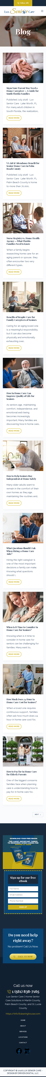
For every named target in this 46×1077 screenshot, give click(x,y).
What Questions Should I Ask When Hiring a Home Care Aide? (21, 551)
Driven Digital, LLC (28, 1073)
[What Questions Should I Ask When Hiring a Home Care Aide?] (23, 528)
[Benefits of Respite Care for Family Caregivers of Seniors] (23, 297)
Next (37, 814)
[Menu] (42, 11)
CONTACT (23, 1043)
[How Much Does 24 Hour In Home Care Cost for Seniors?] (23, 679)
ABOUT (23, 1026)
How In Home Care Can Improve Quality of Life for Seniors (20, 396)
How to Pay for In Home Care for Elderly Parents (22, 773)
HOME (23, 1020)
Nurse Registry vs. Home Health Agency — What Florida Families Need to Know (23, 241)
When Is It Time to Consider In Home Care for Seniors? (22, 628)
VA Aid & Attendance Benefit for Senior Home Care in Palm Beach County (23, 166)
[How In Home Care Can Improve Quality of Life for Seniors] (23, 373)
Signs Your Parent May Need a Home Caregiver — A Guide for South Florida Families (23, 91)
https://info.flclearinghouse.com (23, 1013)
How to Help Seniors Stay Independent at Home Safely (21, 477)
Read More (15, 117)
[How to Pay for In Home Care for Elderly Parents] (23, 751)
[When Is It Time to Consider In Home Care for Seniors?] (23, 607)
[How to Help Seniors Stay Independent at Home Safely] (23, 456)
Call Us (24, 3)
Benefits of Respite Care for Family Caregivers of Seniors (22, 318)
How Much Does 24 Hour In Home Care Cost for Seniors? (22, 701)
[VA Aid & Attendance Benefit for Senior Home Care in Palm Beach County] (23, 143)
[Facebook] (19, 1051)
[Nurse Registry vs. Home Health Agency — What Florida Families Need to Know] (23, 218)
